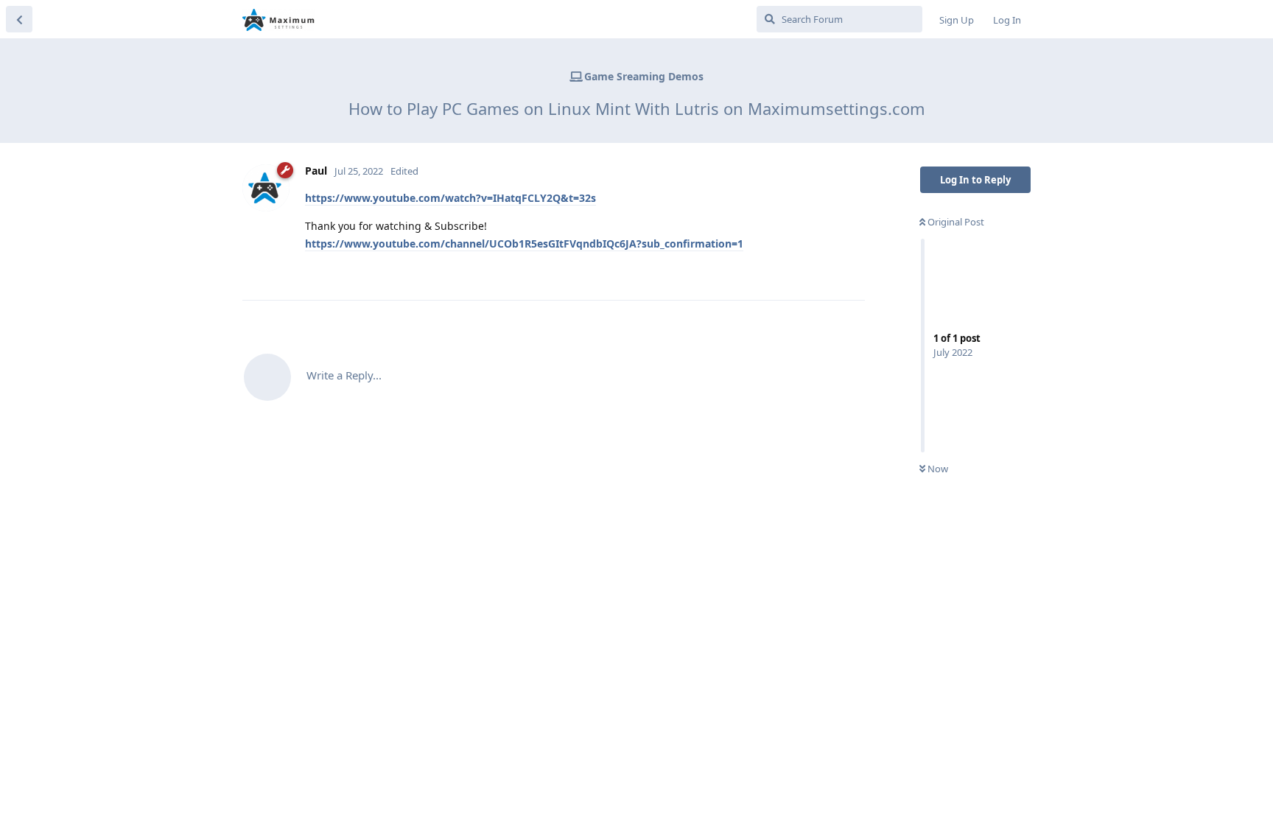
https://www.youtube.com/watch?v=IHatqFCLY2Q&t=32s (450, 198)
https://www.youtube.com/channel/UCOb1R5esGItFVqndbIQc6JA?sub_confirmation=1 (524, 244)
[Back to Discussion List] (19, 19)
